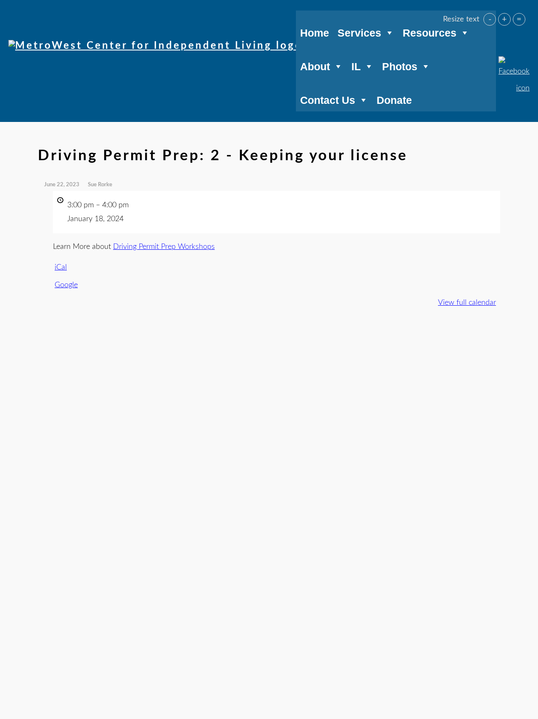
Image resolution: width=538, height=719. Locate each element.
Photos (399, 65)
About (315, 65)
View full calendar (467, 303)
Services (359, 31)
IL (356, 65)
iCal (61, 267)
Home (314, 31)
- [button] (489, 19)
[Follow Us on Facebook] (514, 61)
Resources (429, 31)
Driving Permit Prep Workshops (164, 247)
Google (66, 285)
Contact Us (327, 98)
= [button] (519, 19)
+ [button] (504, 19)
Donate (394, 98)
